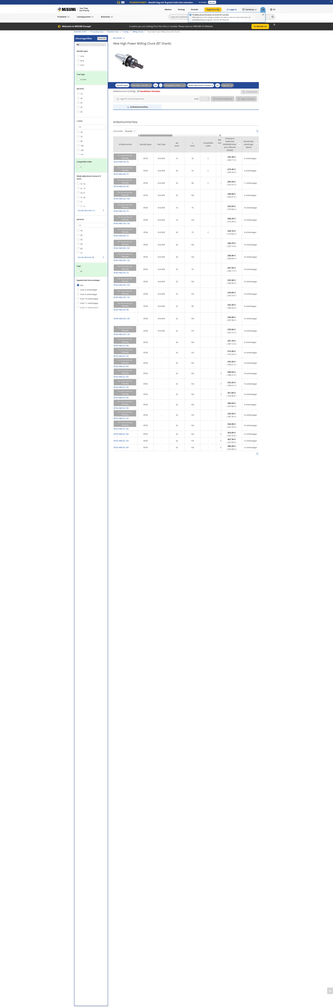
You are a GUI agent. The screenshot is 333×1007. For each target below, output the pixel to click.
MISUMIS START (80, 31)
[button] (212, 2)
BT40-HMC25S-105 (122, 285)
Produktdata (251, 92)
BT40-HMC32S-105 (122, 318)
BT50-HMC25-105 (121, 377)
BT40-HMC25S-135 (122, 297)
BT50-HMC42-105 (121, 434)
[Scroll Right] (220, 135)
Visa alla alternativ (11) (86, 210)
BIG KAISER (117, 38)
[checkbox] (91, 56)
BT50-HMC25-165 (121, 397)
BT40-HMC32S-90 (121, 309)
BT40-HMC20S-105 (122, 248)
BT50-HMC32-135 (121, 418)
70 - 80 (82, 197)
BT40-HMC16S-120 (122, 223)
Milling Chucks (137, 31)
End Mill (83, 79)
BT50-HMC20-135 (121, 356)
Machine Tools (113, 31)
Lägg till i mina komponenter (132, 99)
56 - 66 (82, 184)
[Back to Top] (330, 991)
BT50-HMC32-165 (121, 429)
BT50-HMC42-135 (121, 441)
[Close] (263, 15)
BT (81, 271)
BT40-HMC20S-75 (121, 235)
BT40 (82, 61)
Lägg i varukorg (248, 99)
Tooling (125, 31)
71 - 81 (82, 206)
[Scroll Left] (139, 135)
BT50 (82, 65)
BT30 (82, 56)
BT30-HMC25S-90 (121, 186)
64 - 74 (82, 188)
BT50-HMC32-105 (121, 408)
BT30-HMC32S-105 (122, 198)
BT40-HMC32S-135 (122, 334)
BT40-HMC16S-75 (121, 211)
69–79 (82, 193)
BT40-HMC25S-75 (121, 272)
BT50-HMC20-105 (121, 345)
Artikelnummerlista (139, 107)
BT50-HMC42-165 (121, 447)
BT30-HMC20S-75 (121, 174)
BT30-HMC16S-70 (121, 162)
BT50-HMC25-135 (121, 387)
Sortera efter (239, 144)
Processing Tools (97, 31)
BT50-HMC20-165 (121, 366)
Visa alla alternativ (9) (86, 257)
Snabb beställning (224, 99)
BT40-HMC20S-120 (122, 260)
